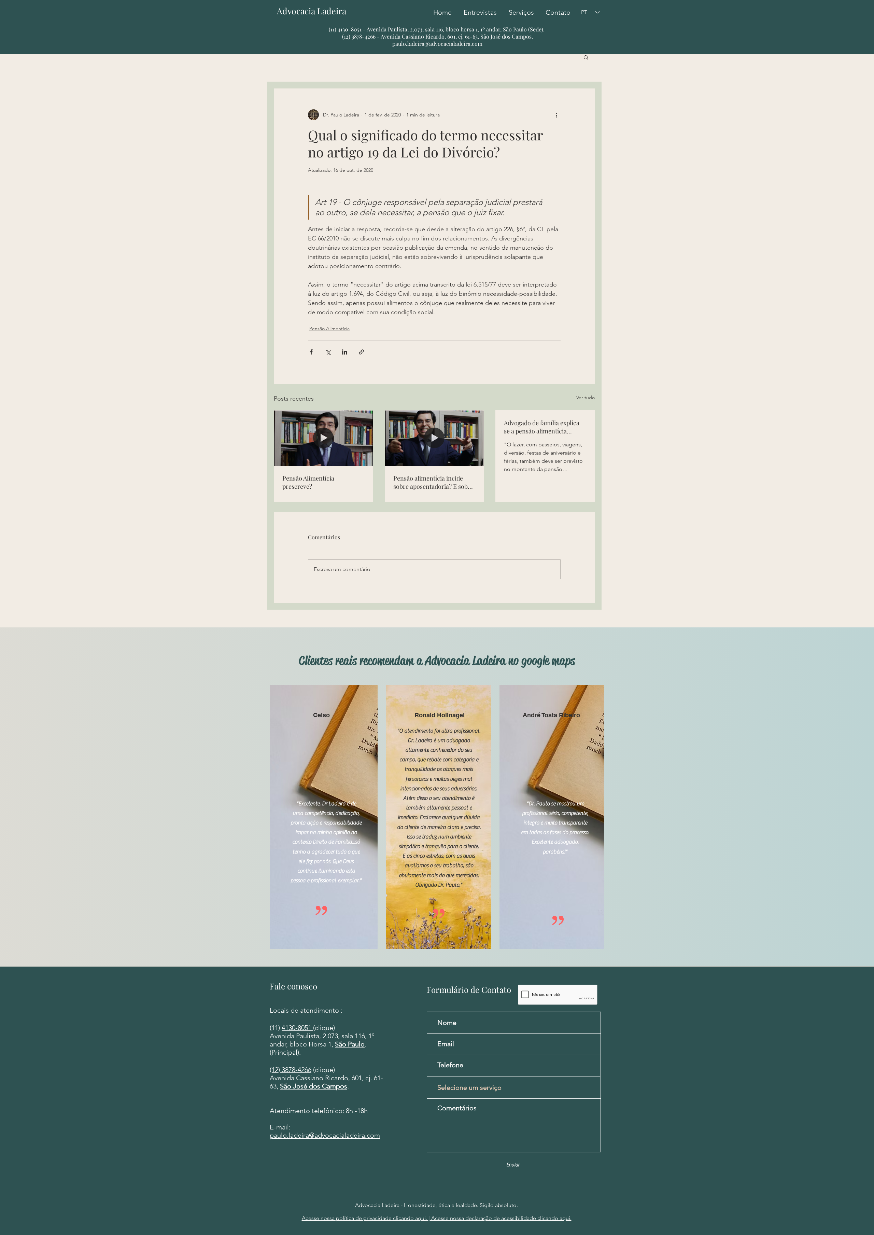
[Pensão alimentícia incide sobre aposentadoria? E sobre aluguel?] (434, 438)
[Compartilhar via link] (361, 352)
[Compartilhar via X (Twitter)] (328, 352)
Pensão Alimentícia (329, 328)
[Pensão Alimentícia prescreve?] (323, 438)
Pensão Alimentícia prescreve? (308, 482)
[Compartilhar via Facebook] (311, 352)
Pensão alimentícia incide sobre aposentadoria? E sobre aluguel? (433, 482)
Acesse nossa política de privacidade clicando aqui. (365, 1218)
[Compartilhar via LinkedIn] (344, 352)
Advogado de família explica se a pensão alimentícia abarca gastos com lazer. (541, 427)
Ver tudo (585, 397)
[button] (586, 57)
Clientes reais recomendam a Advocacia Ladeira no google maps (437, 660)
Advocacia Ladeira (315, 10)
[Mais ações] (556, 115)
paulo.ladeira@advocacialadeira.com (437, 43)
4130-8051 (297, 1028)
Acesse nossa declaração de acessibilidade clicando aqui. (501, 1218)
